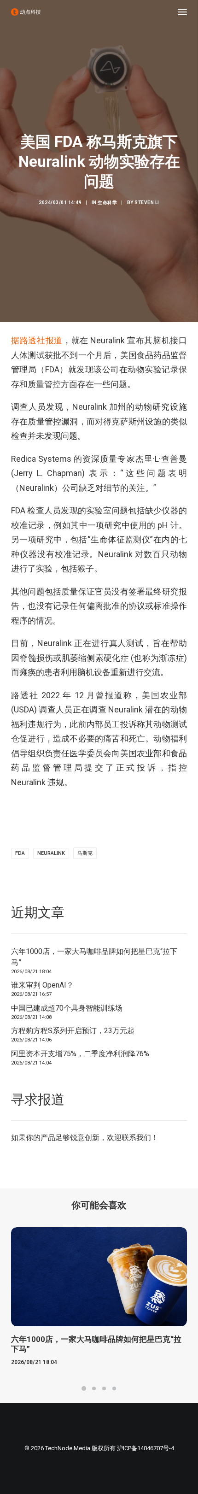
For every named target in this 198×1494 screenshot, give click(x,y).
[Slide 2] (94, 1388)
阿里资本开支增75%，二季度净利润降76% (80, 1053)
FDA (20, 853)
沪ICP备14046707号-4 (145, 1448)
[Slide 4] (114, 1388)
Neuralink (51, 853)
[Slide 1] (84, 1388)
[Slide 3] (104, 1388)
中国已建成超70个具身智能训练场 (66, 1008)
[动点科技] (26, 12)
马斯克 (85, 853)
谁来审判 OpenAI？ (42, 985)
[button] (182, 12)
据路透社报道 (37, 340)
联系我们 (136, 1137)
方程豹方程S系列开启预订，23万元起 (72, 1030)
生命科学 (107, 202)
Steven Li (146, 202)
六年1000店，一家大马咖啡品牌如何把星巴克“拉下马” (94, 957)
